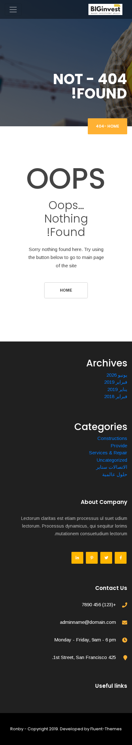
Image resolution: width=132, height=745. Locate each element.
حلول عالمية (114, 474)
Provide (119, 445)
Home (113, 126)
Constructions (112, 438)
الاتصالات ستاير (111, 467)
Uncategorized (112, 460)
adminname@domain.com (88, 622)
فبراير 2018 (115, 396)
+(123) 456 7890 (99, 604)
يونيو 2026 (116, 375)
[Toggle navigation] (13, 10)
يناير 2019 (117, 389)
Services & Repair (108, 452)
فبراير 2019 (115, 382)
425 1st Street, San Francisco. (84, 657)
